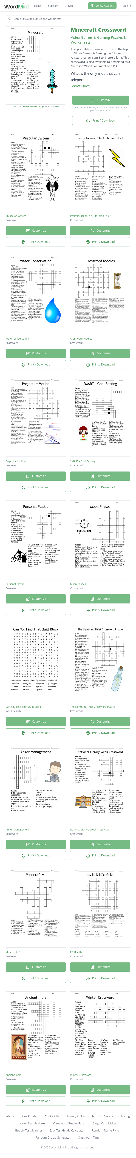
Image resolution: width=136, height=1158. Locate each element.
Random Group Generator (53, 1137)
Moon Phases (78, 584)
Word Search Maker (33, 1123)
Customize (103, 100)
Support (53, 5)
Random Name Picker (106, 1130)
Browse (69, 5)
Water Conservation (17, 338)
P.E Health (76, 952)
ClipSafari (55, 106)
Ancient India (13, 1075)
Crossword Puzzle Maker (69, 1123)
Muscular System (16, 215)
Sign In (127, 5)
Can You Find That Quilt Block (23, 706)
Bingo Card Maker (105, 1123)
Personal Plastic (15, 584)
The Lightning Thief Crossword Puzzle (92, 706)
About (10, 1116)
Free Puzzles (29, 1116)
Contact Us (52, 1116)
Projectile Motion (16, 461)
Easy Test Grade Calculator (67, 1130)
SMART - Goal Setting (82, 461)
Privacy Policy (76, 1116)
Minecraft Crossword (98, 29)
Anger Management (17, 829)
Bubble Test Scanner (28, 1130)
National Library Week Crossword (90, 829)
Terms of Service (103, 1116)
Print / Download (103, 120)
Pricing (125, 1116)
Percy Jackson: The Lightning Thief (90, 215)
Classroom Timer (89, 1137)
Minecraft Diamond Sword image (28, 106)
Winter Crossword (80, 1075)
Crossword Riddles (81, 338)
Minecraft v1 (13, 952)
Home (37, 5)
